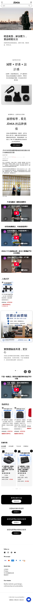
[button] (2, 2)
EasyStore (21, 597)
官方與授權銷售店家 (9, 573)
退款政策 (21, 600)
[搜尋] (29, 5)
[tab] (15, 370)
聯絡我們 (6, 575)
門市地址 (6, 571)
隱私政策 (16, 600)
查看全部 (16, 501)
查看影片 (16, 512)
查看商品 (8, 365)
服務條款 (11, 600)
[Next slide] (29, 371)
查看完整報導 (16, 145)
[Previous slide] (25, 371)
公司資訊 (6, 569)
